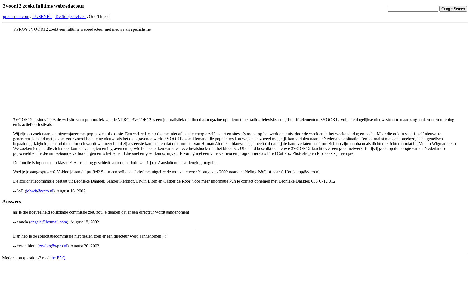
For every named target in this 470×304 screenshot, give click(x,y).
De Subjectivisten (70, 16)
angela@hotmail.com (48, 222)
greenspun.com (16, 16)
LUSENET (42, 16)
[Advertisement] (235, 74)
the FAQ (58, 258)
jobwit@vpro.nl (39, 191)
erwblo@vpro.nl (53, 246)
